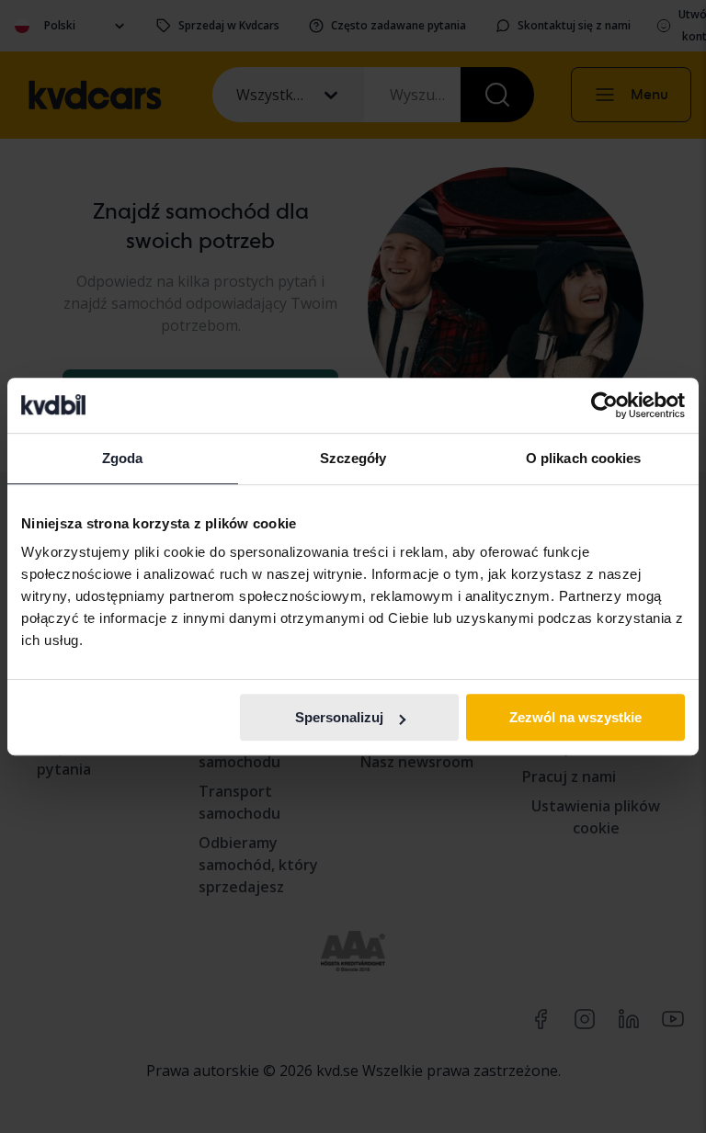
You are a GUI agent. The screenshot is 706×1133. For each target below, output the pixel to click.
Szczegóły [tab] (353, 458)
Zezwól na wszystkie (575, 717)
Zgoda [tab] (122, 458)
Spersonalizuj (339, 717)
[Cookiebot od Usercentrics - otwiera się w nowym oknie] (604, 405)
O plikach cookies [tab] (584, 458)
